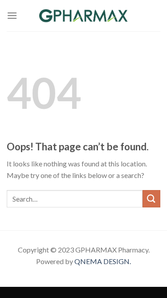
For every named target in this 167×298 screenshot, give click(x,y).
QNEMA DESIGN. (102, 261)
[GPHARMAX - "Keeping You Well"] (83, 15)
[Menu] (12, 15)
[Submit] (151, 198)
